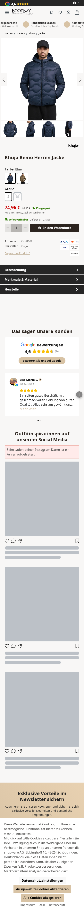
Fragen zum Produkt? (17, 253)
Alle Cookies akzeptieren (42, 898)
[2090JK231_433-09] (42, 79)
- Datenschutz (56, 905)
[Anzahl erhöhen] (25, 228)
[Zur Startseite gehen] (22, 12)
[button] (5, 394)
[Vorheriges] (4, 79)
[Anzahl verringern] (8, 228)
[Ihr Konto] (68, 12)
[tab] (42, 269)
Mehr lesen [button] (28, 409)
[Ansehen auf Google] (13, 382)
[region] (42, 87)
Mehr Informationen (17, 834)
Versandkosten (37, 212)
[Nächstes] (80, 79)
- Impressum (27, 905)
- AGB (42, 905)
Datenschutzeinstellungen (42, 880)
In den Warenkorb (57, 228)
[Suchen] (51, 12)
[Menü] (8, 12)
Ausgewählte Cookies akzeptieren (42, 889)
